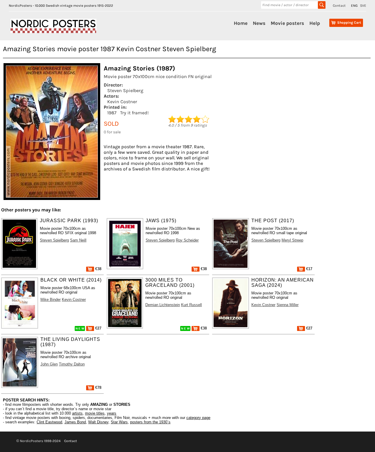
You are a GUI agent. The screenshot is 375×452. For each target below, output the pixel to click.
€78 (97, 387)
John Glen (49, 364)
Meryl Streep (292, 240)
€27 (97, 328)
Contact (339, 6)
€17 (308, 269)
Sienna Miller (288, 305)
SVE (363, 6)
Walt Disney (98, 422)
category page (198, 417)
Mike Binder (50, 299)
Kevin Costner (122, 101)
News (259, 23)
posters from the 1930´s (150, 422)
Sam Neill (78, 240)
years (111, 413)
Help (314, 23)
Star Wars (119, 422)
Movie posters (287, 23)
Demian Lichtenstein (162, 305)
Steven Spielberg (125, 90)
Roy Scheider (187, 240)
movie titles (95, 413)
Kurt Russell (191, 305)
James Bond (75, 422)
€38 (97, 269)
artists (77, 413)
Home (241, 23)
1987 (112, 112)
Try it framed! (134, 112)
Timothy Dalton (72, 364)
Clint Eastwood (49, 422)
